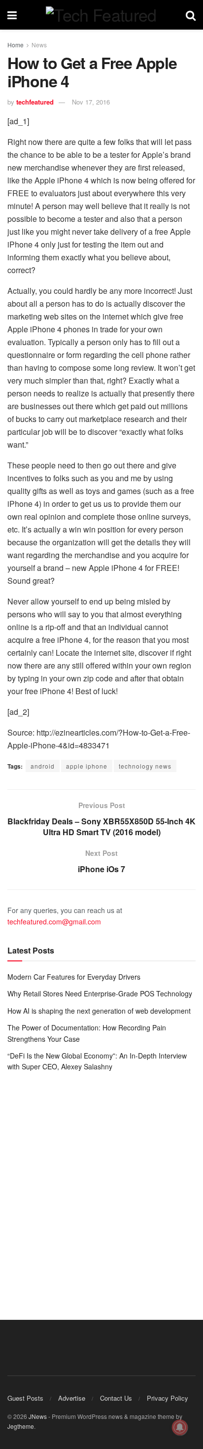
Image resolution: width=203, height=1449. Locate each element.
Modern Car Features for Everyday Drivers (73, 977)
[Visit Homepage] (101, 14)
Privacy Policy (167, 1398)
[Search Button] (191, 15)
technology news (145, 766)
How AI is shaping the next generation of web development (99, 1011)
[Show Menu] (12, 15)
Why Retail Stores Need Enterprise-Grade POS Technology (99, 993)
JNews (38, 1416)
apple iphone (86, 766)
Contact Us (116, 1398)
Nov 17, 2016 (91, 101)
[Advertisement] (101, 1188)
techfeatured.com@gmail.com (54, 921)
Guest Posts (25, 1398)
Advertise (71, 1398)
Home (15, 44)
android (43, 766)
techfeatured (35, 101)
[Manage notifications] (180, 1427)
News (39, 44)
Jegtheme (20, 1426)
